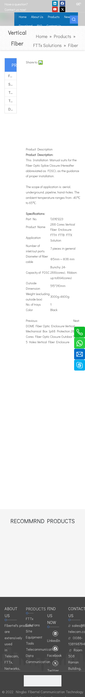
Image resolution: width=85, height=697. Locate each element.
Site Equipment (12, 84)
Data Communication (12, 109)
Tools (12, 92)
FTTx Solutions (12, 75)
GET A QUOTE (78, 4)
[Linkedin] (55, 3)
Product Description (39, 149)
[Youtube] (55, 9)
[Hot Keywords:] (74, 20)
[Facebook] (62, 3)
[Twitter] (62, 9)
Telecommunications (12, 100)
